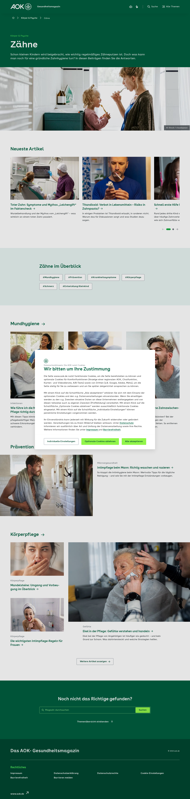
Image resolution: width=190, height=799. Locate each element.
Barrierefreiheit (111, 430)
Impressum (92, 430)
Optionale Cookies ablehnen (100, 441)
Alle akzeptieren (134, 441)
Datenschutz (127, 423)
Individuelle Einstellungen (61, 441)
